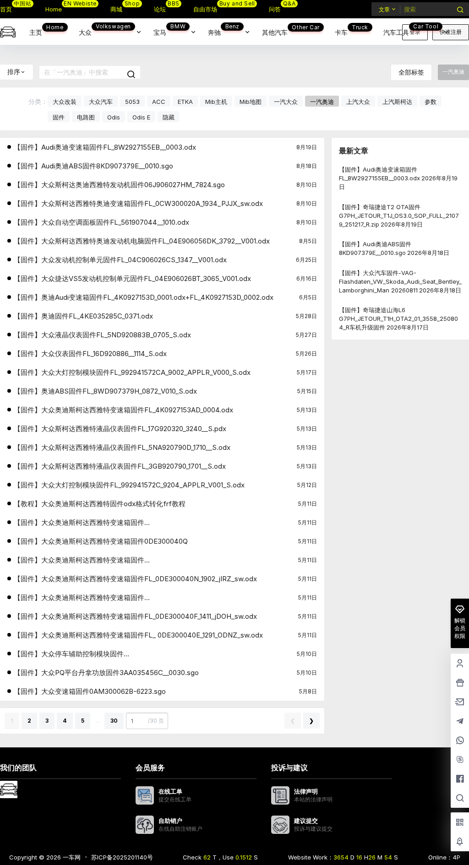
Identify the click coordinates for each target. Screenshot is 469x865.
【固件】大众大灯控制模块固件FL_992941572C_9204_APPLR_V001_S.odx (129, 485)
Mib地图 (251, 101)
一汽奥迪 (322, 101)
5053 (132, 101)
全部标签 (411, 72)
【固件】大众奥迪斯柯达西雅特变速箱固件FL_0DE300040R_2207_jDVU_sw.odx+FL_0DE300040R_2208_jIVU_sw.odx (131, 522)
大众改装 (64, 101)
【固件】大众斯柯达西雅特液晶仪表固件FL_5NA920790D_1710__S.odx (122, 447)
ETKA (185, 101)
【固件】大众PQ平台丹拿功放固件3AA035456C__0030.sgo (106, 672)
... (97, 720)
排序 (13, 72)
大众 (105, 29)
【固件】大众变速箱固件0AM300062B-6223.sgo (90, 691)
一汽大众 (286, 101)
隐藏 (169, 117)
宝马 (169, 29)
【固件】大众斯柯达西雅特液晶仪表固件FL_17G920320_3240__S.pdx (120, 428)
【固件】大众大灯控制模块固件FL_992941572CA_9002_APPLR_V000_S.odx (132, 372)
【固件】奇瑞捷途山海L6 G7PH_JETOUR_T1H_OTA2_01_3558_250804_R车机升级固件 (398, 318)
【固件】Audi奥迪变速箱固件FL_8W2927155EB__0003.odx (105, 147)
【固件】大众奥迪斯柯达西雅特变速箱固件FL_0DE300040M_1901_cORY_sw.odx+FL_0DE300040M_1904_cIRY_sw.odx (133, 597)
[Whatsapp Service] (459, 741)
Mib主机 (216, 101)
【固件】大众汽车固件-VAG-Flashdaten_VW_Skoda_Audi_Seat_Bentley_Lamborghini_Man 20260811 (400, 281)
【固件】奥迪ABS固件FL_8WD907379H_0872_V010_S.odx (105, 391)
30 (114, 720)
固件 (59, 117)
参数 (430, 101)
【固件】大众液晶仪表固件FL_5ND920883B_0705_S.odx (102, 334)
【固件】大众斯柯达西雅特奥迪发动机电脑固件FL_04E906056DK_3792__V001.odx (142, 241)
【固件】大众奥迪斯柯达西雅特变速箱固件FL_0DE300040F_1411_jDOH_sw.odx (135, 616)
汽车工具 (410, 29)
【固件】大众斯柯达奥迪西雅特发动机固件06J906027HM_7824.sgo (119, 184)
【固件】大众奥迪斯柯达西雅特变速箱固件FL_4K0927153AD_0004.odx (123, 409)
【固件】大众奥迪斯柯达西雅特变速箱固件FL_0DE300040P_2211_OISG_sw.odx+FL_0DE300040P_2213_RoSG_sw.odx (132, 560)
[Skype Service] (459, 760)
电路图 (86, 117)
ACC (158, 101)
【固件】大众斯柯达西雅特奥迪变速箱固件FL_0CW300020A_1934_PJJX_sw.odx (138, 203)
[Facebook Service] (459, 779)
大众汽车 (101, 101)
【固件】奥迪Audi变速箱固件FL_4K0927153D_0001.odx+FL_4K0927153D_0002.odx (143, 297)
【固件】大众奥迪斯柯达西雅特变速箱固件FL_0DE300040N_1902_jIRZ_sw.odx (135, 578)
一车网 (71, 857)
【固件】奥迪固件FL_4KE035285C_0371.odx (83, 316)
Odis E (141, 117)
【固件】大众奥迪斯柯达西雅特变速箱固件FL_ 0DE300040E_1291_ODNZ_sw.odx (138, 635)
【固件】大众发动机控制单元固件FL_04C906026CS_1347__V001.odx (120, 259)
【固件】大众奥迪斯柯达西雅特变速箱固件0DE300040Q (101, 541)
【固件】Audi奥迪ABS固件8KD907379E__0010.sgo (93, 166)
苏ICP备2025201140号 (122, 857)
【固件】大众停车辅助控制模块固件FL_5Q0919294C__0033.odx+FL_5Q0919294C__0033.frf (102, 654)
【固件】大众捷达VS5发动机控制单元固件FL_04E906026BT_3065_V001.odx (132, 278)
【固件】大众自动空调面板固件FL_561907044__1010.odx (101, 222)
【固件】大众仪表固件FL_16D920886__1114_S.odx (90, 353)
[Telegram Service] (459, 721)
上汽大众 (358, 101)
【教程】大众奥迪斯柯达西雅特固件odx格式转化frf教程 (99, 503)
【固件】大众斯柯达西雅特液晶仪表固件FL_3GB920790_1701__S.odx (120, 466)
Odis (113, 117)
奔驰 (224, 29)
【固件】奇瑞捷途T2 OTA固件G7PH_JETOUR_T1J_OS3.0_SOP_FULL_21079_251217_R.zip (399, 215)
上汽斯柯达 (397, 101)
